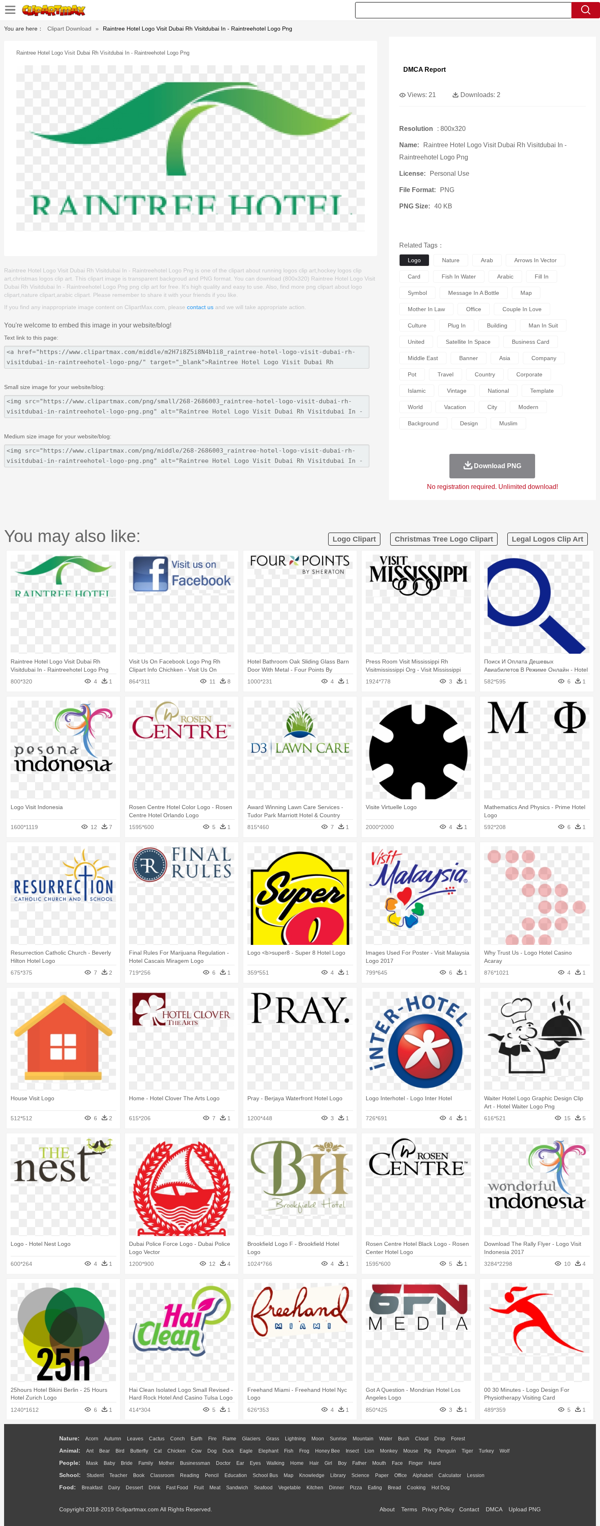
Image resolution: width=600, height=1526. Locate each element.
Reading (189, 1475)
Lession (475, 1475)
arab (487, 260)
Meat (214, 1488)
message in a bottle (473, 293)
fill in (542, 276)
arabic (505, 276)
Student (95, 1475)
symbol (417, 293)
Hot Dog (440, 1488)
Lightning (295, 1439)
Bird (120, 1451)
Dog (212, 1451)
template (542, 390)
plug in (457, 325)
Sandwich (237, 1488)
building (497, 325)
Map (288, 1475)
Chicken (176, 1451)
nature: (69, 1438)
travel (445, 374)
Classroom (162, 1475)
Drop (439, 1439)
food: (67, 1487)
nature (451, 260)
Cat (158, 1451)
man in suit (543, 325)
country (485, 374)
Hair (314, 1463)
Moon (317, 1439)
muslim (508, 423)
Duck (228, 1451)
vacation (455, 407)
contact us (200, 307)
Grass (272, 1439)
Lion (369, 1451)
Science (360, 1475)
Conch (177, 1439)
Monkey (389, 1451)
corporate (529, 374)
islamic (417, 390)
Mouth (379, 1463)
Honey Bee (327, 1451)
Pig (427, 1451)
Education (235, 1475)
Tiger (467, 1451)
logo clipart (354, 539)
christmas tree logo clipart (444, 539)
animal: (69, 1450)
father (359, 1463)
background (423, 423)
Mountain (363, 1439)
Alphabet (423, 1475)
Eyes (255, 1463)
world (415, 407)
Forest (458, 1439)
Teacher (118, 1475)
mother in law (426, 309)
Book (138, 1475)
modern (528, 407)
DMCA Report (424, 69)
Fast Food (177, 1488)
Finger (416, 1463)
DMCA (494, 1509)
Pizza (356, 1488)
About (387, 1509)
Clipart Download (69, 28)
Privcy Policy (438, 1509)
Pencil (212, 1475)
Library (338, 1475)
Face (397, 1463)
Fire (212, 1439)
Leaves (135, 1439)
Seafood (263, 1488)
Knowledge (311, 1475)
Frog (304, 1451)
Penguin (446, 1451)
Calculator (449, 1475)
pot (412, 374)
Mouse (410, 1451)
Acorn (91, 1439)
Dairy (114, 1488)
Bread (394, 1488)
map (526, 293)
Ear (240, 1463)
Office (400, 1475)
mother (166, 1463)
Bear (104, 1451)
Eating (375, 1488)
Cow (196, 1451)
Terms (409, 1509)
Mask (92, 1463)
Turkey (486, 1451)
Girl (328, 1463)
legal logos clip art (547, 539)
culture (417, 325)
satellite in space (468, 341)
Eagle (246, 1451)
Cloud (422, 1439)
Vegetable (289, 1488)
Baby (109, 1463)
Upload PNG (525, 1509)
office (473, 309)
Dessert (134, 1488)
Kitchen (315, 1488)
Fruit (199, 1488)
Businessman (195, 1463)
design (469, 423)
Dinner (336, 1488)
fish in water (459, 276)
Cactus (156, 1439)
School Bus (265, 1475)
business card (530, 341)
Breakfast (92, 1488)
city (492, 407)
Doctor (223, 1463)
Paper (382, 1475)
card (414, 276)
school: (70, 1475)
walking (275, 1463)
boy (342, 1463)
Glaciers (251, 1439)
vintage (457, 390)
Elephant (268, 1451)
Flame (229, 1439)
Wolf (504, 1451)
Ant (89, 1451)
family (145, 1463)
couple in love (522, 309)
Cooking (416, 1488)
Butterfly (139, 1451)
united (416, 341)
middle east (423, 358)
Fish (288, 1451)
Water (385, 1439)
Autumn (112, 1439)
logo (414, 260)
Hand (435, 1463)
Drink (154, 1488)
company (543, 358)
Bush (403, 1439)
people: (69, 1463)
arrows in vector (535, 260)
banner (468, 358)
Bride (127, 1463)
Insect (352, 1451)
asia (504, 358)
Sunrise (338, 1439)
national (498, 390)
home (297, 1463)
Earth (196, 1439)
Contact (469, 1509)
